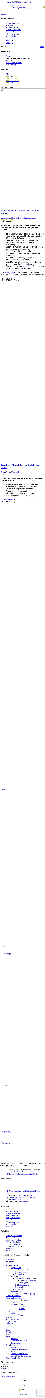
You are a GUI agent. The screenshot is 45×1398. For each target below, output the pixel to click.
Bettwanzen (15, 1302)
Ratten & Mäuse (12, 27)
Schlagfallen (5, 218)
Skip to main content (23, 2)
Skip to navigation (8, 2)
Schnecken (10, 25)
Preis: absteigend (12, 65)
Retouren (14, 1339)
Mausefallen (16, 218)
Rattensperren (20, 1272)
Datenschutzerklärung (14, 1246)
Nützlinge (9, 40)
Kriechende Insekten (13, 32)
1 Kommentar (26, 1195)
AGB (8, 1251)
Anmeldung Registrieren (15, 1358)
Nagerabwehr (16, 1268)
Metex (4, 947)
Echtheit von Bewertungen (21, 1356)
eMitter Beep (26, 266)
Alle (7, 74)
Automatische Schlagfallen (25, 1278)
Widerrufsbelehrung (13, 1242)
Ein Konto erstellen (8, 1377)
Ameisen (22, 1306)
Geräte (8, 38)
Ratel (4, 790)
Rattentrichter (20, 1274)
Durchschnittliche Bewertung (18, 58)
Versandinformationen (14, 1240)
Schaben (22, 1309)
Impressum (10, 1249)
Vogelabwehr (11, 36)
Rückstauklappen (12, 23)
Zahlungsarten (11, 1238)
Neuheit (9, 60)
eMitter (4, 1085)
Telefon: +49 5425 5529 (15, 1172)
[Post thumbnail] (10, 1189)
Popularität (10, 56)
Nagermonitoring (17, 1291)
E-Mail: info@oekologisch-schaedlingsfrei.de (22, 1174)
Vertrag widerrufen (14, 1236)
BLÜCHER (6, 1132)
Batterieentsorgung (13, 1244)
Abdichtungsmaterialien (24, 1270)
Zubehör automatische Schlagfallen (28, 1282)
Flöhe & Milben (17, 1304)
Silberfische (25, 1300)
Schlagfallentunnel (28, 218)
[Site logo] (22, 8)
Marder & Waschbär (13, 30)
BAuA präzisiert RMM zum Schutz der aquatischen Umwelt (21, 1198)
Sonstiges (9, 43)
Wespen (21, 1315)
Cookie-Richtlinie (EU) (19, 1354)
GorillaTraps (6, 954)
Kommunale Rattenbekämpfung (23, 1294)
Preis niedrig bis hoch (14, 63)
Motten (13, 1313)
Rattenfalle (19, 1287)
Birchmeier (6, 1143)
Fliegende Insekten (13, 34)
